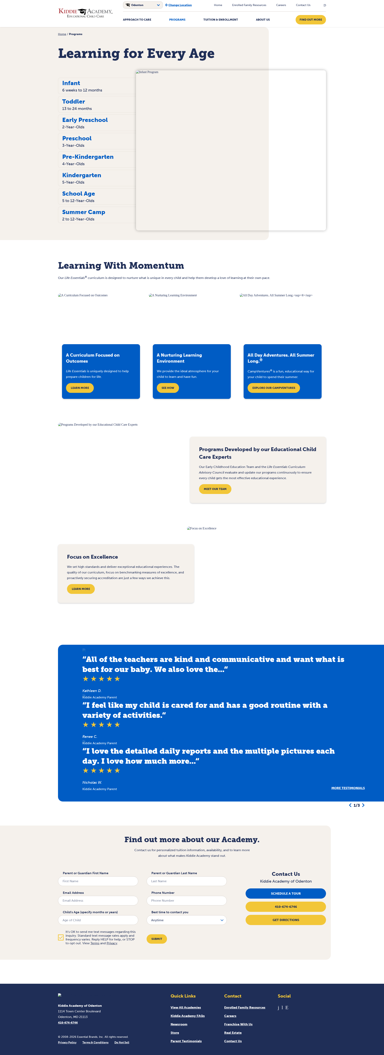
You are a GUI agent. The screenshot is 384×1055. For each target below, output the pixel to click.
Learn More (80, 388)
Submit (156, 939)
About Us (263, 19)
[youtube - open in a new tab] (282, 1007)
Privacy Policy (67, 1042)
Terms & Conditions (95, 1042)
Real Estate (233, 1033)
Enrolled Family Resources (249, 5)
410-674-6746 (286, 907)
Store (175, 1033)
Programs (177, 19)
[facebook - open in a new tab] (278, 1007)
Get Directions (286, 920)
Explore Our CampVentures (273, 388)
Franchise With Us (238, 1024)
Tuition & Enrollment (220, 19)
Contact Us (303, 5)
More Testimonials (348, 788)
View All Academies (186, 1007)
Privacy (112, 943)
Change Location (180, 5)
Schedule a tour (286, 893)
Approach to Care (137, 19)
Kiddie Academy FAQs (188, 1016)
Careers (281, 5)
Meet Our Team (215, 489)
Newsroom (179, 1024)
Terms (94, 943)
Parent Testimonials (186, 1041)
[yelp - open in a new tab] (286, 1007)
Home (218, 5)
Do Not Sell (121, 1042)
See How (168, 388)
